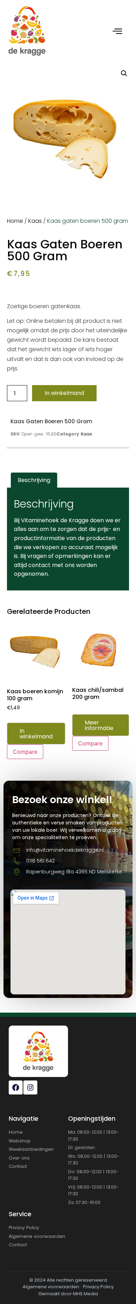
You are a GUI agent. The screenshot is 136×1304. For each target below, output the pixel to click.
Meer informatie (99, 725)
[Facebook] (16, 1087)
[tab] (34, 480)
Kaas (35, 221)
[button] (124, 73)
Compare (25, 751)
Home (15, 221)
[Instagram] (30, 1087)
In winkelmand (64, 393)
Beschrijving (34, 480)
